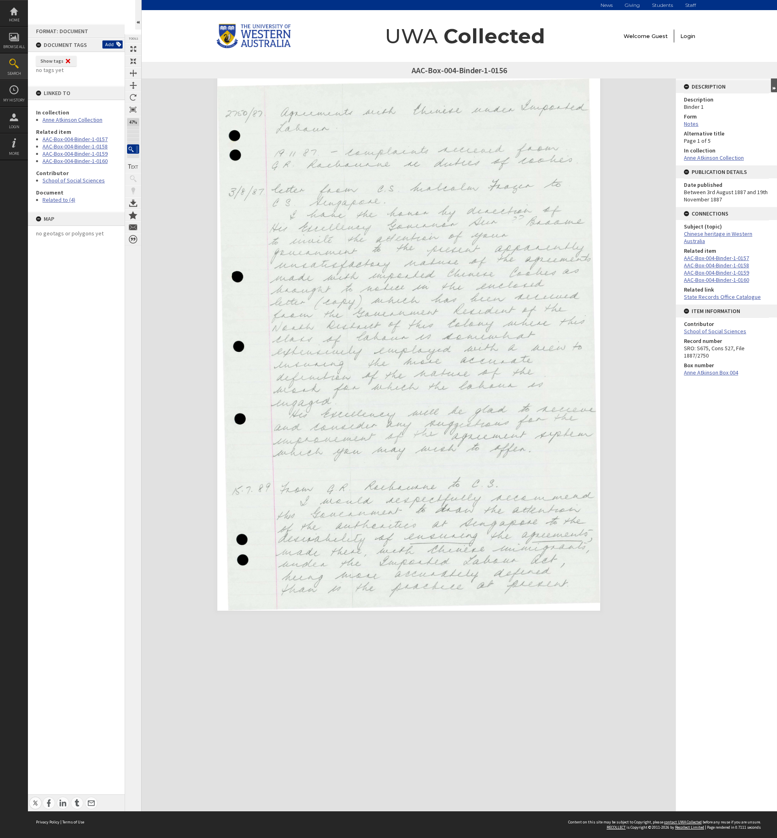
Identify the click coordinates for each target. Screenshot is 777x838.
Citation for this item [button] (133, 239)
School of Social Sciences (73, 180)
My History (14, 100)
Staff (690, 5)
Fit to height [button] (133, 85)
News (607, 5)
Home (14, 20)
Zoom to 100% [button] (133, 110)
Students (662, 5)
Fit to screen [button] (133, 61)
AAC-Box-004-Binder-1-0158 (75, 146)
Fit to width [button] (133, 73)
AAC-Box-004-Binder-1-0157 (75, 139)
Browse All (14, 46)
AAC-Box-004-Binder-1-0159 (75, 153)
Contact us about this (133, 227)
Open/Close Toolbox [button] (138, 15)
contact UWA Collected (683, 822)
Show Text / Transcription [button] (133, 167)
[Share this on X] (35, 798)
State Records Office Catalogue (722, 296)
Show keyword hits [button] (133, 179)
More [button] (14, 153)
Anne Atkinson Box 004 (711, 372)
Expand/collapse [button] (774, 85)
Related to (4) (58, 199)
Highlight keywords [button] (133, 191)
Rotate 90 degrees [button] (133, 97)
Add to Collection (133, 215)
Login (14, 126)
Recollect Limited (689, 827)
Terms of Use (73, 822)
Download (133, 203)
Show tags (52, 61)
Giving (632, 5)
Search (14, 73)
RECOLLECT (616, 827)
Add (109, 44)
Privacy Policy (47, 822)
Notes (691, 123)
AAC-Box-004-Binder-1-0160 (75, 161)
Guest (660, 36)
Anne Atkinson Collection (72, 119)
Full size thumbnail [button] (133, 49)
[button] (133, 149)
